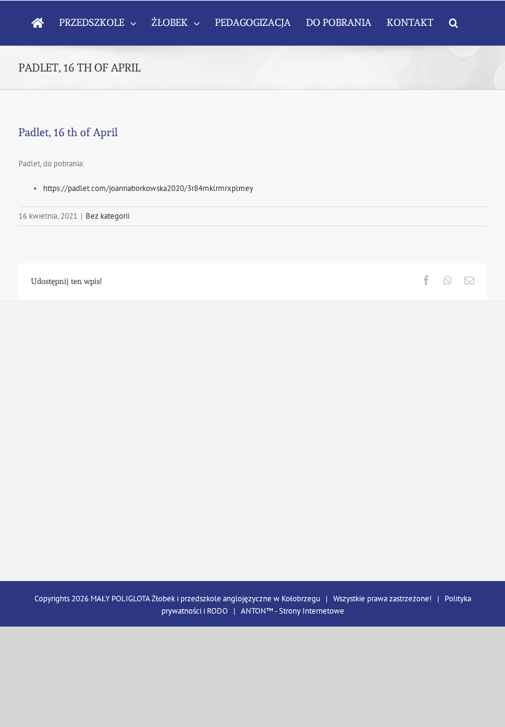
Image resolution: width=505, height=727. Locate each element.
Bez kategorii (107, 216)
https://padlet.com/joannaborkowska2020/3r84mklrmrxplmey (148, 188)
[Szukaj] (453, 23)
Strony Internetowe (311, 611)
